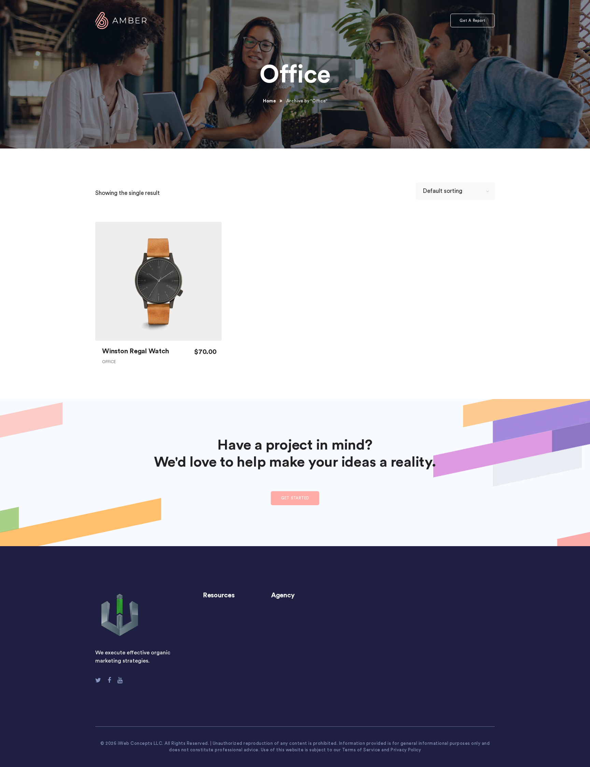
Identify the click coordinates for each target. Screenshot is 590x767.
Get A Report (473, 21)
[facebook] (109, 680)
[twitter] (98, 680)
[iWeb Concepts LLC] (120, 20)
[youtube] (120, 680)
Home (269, 101)
